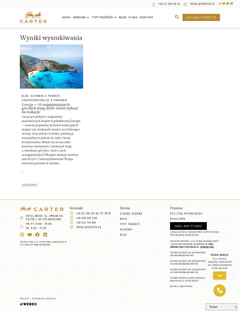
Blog (123, 234)
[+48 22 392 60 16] (153, 4)
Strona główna (131, 213)
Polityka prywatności (186, 213)
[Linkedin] (231, 3)
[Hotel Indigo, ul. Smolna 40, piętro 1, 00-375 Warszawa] (21, 217)
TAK (219, 275)
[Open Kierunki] (88, 17)
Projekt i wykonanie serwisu (38, 298)
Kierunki (126, 229)
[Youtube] (223, 3)
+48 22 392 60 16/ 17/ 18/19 (93, 213)
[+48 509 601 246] (71, 218)
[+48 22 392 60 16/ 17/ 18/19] (71, 213)
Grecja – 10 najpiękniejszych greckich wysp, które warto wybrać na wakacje (50, 108)
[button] (177, 17)
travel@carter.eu (202, 3)
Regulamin (177, 218)
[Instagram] (220, 3)
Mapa (123, 218)
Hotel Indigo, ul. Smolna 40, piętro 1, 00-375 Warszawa (45, 217)
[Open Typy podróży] (115, 17)
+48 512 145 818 (86, 222)
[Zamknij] (233, 250)
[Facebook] (227, 3)
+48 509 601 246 (86, 217)
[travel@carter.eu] (185, 4)
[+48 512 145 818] (71, 222)
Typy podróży (130, 224)
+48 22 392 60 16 (169, 3)
